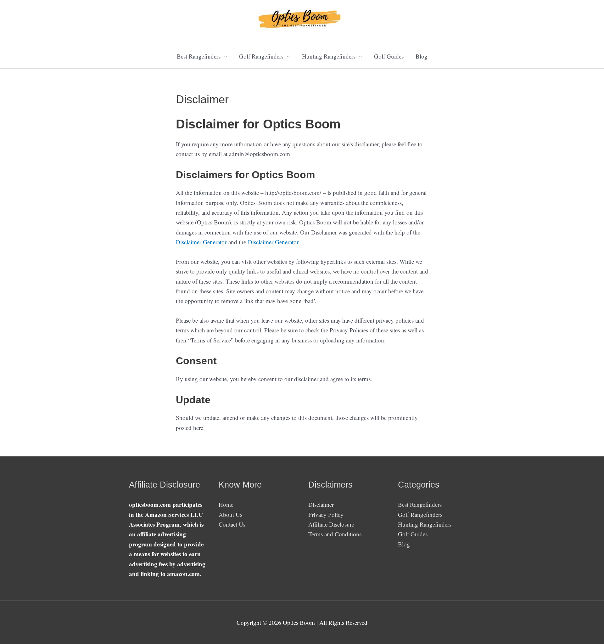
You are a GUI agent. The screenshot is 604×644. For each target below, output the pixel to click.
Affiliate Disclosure (331, 524)
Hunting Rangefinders (424, 524)
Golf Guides (389, 56)
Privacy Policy (326, 514)
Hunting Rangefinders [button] (328, 56)
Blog (422, 56)
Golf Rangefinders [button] (261, 56)
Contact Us (232, 524)
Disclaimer (321, 504)
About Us (230, 514)
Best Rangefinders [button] (199, 56)
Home (226, 504)
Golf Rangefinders (420, 514)
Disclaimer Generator (201, 242)
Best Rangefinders (420, 504)
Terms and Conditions (334, 534)
